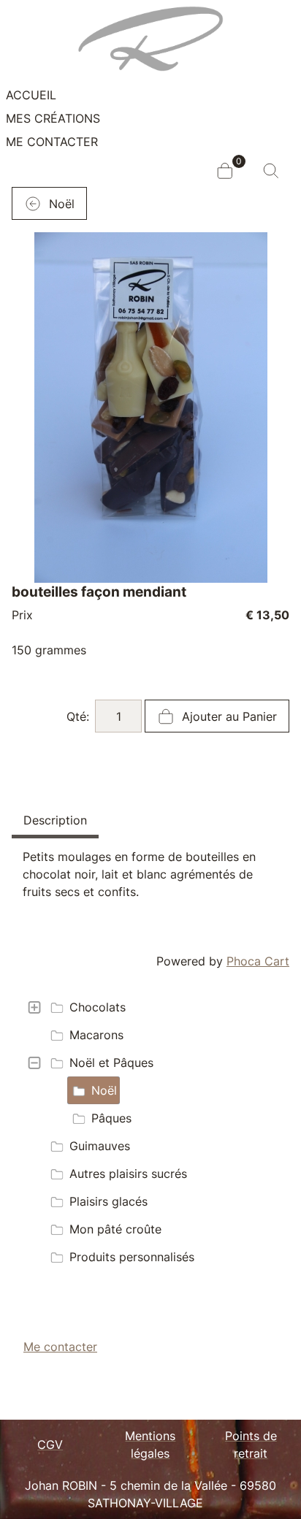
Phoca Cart (257, 961)
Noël (104, 1090)
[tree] (150, 1132)
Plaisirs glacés (108, 1201)
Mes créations (53, 118)
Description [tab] (55, 820)
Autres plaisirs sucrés (128, 1173)
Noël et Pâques (111, 1062)
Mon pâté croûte (115, 1229)
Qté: (77, 716)
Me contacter (52, 141)
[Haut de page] (275, 1492)
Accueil (31, 95)
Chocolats (97, 1007)
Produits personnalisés (131, 1257)
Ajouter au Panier (227, 716)
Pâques (111, 1118)
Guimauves (99, 1146)
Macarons (96, 1035)
